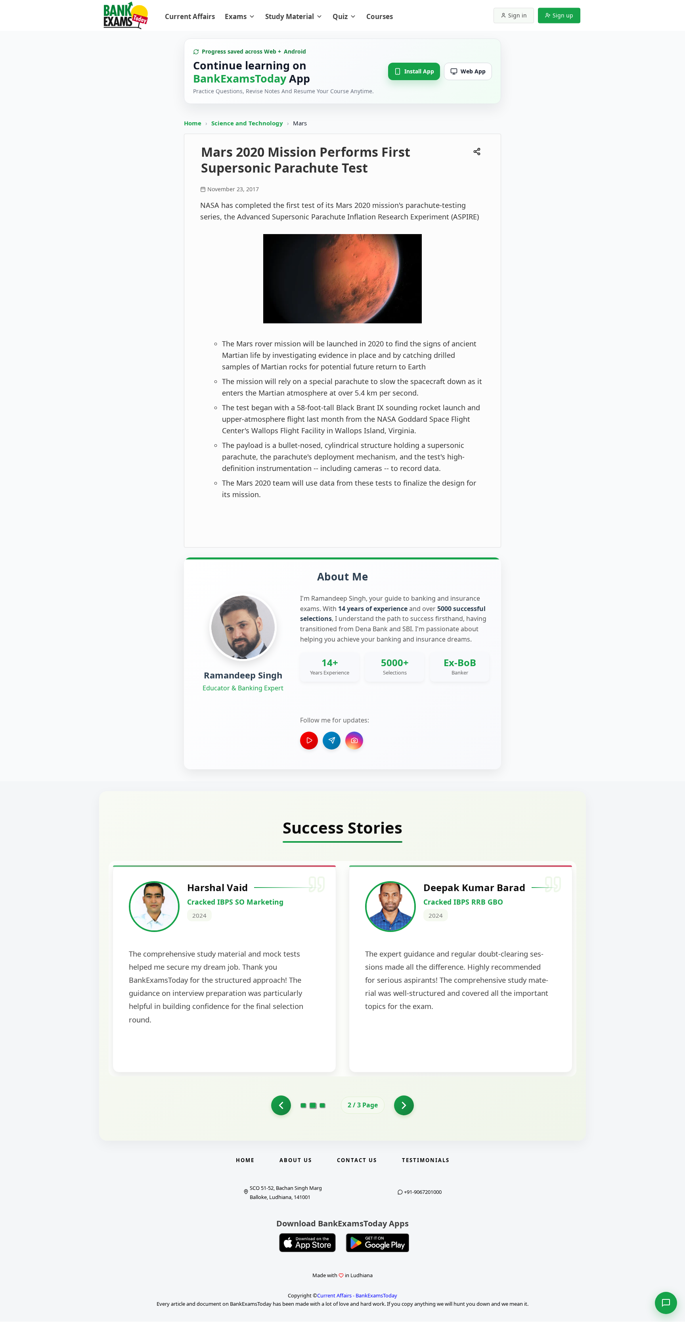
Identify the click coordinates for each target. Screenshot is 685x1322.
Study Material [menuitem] (289, 16)
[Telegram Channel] (332, 740)
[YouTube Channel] (309, 740)
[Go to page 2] (281, 1105)
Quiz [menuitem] (340, 16)
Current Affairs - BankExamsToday (357, 1295)
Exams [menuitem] (236, 16)
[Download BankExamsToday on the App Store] (307, 1242)
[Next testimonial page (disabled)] (404, 1105)
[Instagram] (354, 740)
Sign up (563, 15)
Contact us (357, 1160)
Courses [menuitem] (379, 16)
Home (192, 123)
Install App (419, 71)
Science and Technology (248, 123)
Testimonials (426, 1160)
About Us (295, 1160)
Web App (473, 71)
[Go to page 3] (322, 1105)
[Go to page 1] (303, 1105)
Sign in (517, 15)
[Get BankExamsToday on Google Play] (377, 1242)
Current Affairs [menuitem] (190, 16)
